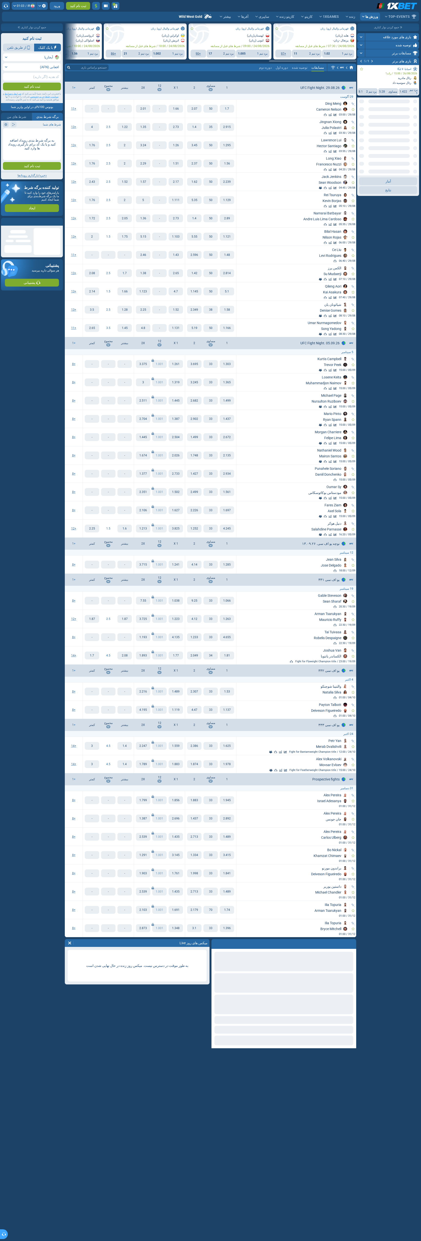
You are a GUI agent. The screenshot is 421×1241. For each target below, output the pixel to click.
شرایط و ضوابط (13, 93)
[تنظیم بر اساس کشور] (361, 120)
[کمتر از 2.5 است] (92, 127)
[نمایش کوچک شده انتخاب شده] (367, 120)
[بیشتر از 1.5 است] (124, 237)
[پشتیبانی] (6, 6)
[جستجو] (69, 67)
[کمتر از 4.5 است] (92, 655)
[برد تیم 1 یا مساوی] (176, 109)
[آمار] (335, 115)
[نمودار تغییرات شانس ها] (330, 115)
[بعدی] (361, 61)
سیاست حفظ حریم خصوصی (44, 96)
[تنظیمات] (42, 6)
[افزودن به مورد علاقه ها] (361, 69)
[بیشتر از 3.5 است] (124, 328)
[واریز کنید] (96, 6)
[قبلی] (372, 61)
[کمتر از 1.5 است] (92, 237)
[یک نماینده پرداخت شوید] (106, 6)
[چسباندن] (353, 104)
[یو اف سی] (342, 67)
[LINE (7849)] (351, 67)
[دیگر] (81, 76)
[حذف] (70, 943)
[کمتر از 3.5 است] (92, 328)
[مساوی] (210, 109)
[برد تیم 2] (194, 109)
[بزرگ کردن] (361, 37)
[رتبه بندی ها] (325, 115)
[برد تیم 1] (227, 109)
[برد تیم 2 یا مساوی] (143, 109)
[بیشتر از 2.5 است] (124, 127)
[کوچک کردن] (361, 175)
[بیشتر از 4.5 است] (124, 655)
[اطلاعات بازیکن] (320, 188)
